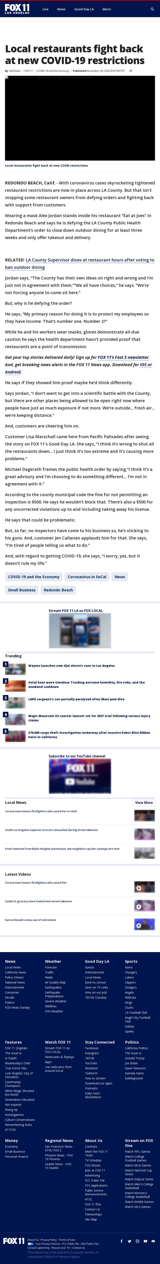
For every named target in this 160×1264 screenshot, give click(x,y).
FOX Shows (92, 1165)
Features (13, 1042)
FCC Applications (96, 1185)
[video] (144, 887)
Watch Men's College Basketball (139, 1186)
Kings (128, 1002)
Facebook (91, 1048)
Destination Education (20, 1100)
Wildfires (50, 1006)
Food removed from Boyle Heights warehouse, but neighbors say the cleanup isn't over (62, 849)
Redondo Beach (58, 589)
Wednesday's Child (17, 1063)
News (120, 576)
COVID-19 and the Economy (53, 71)
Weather (53, 961)
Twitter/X (91, 1073)
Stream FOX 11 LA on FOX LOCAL (76, 610)
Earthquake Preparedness (54, 994)
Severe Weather (55, 1001)
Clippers (130, 982)
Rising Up (11, 1110)
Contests (91, 1146)
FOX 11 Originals (16, 1048)
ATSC (88, 1199)
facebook (121, 1241)
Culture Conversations (20, 1120)
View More (144, 802)
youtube (145, 1241)
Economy (11, 1146)
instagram (137, 1241)
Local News (15, 802)
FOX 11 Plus (93, 1204)
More (107, 9)
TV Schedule (93, 1160)
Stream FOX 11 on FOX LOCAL (57, 1050)
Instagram (92, 1053)
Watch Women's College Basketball (137, 1195)
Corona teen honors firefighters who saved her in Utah (41, 811)
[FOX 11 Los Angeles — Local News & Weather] (18, 9)
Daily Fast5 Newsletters (93, 1095)
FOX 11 (29, 71)
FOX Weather (54, 1011)
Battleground (134, 1078)
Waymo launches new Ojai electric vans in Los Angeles (71, 666)
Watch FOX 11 (58, 1042)
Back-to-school (95, 982)
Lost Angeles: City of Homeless (19, 1075)
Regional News (59, 1140)
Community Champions (13, 1084)
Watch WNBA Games (139, 1202)
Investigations (14, 1115)
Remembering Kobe (18, 1125)
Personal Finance (16, 1156)
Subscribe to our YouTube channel (77, 756)
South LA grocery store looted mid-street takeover (38, 901)
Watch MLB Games (138, 1165)
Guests (89, 967)
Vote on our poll (96, 992)
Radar (49, 977)
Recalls (9, 997)
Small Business (21, 589)
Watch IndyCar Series (139, 1179)
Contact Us (92, 1209)
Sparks (129, 1031)
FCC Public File (95, 1180)
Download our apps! (98, 1083)
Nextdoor (91, 1068)
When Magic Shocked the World (19, 1093)
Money (11, 1140)
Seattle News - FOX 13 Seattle (58, 1166)
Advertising (92, 1175)
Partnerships (93, 1214)
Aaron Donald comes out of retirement (30, 920)
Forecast (51, 967)
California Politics (136, 1048)
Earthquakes (53, 987)
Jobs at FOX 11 (95, 1170)
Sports (131, 961)
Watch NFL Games (137, 1151)
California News (15, 972)
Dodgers (131, 987)
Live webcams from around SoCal (58, 1069)
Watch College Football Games (135, 1158)
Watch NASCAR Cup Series (138, 1172)
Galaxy (129, 1026)
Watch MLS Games (138, 1207)
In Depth (11, 1058)
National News (15, 982)
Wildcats (130, 997)
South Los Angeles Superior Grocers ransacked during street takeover (51, 830)
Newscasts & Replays (59, 1057)
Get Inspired (13, 1105)
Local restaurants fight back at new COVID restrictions (46, 165)
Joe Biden (131, 1063)
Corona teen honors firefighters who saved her (36, 882)
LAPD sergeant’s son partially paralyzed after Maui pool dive (76, 699)
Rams (129, 967)
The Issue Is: (13, 1053)
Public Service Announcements (96, 1192)
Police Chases (14, 977)
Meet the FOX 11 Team (96, 1153)
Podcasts (91, 1088)
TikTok (89, 1058)
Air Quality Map (55, 982)
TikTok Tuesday (95, 997)
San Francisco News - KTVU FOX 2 (59, 1148)
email (153, 1241)
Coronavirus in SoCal (87, 576)
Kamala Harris (134, 1073)
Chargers (131, 972)
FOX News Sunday (17, 1007)
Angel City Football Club (137, 1019)
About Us (93, 1140)
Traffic (49, 972)
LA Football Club (136, 1012)
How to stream (95, 1078)
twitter (129, 1241)
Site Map (91, 1219)
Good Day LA (97, 961)
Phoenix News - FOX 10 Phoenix (59, 1157)
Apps (48, 1062)
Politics (10, 1002)
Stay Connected (100, 1042)
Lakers (129, 977)
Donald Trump (135, 1058)
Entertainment (14, 987)
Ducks (129, 1007)
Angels (129, 992)
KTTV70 (10, 1130)
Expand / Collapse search (152, 9)
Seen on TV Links (96, 987)
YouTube (91, 1063)
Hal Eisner (15, 71)
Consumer (12, 992)
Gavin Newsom (135, 1068)
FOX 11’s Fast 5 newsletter (123, 357)
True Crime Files (16, 1068)
